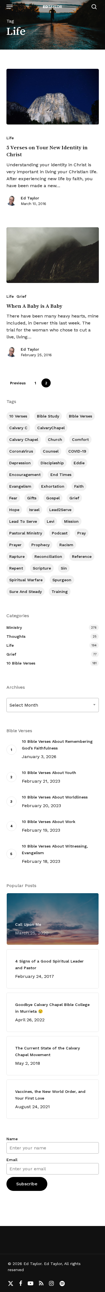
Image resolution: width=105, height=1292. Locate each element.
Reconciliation (48, 556)
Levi (50, 521)
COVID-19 (77, 451)
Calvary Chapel (23, 439)
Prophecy (40, 545)
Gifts (31, 498)
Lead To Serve (23, 521)
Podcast (59, 533)
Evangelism (20, 486)
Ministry (14, 627)
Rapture (17, 556)
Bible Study (48, 416)
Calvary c (18, 428)
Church (55, 439)
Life (10, 138)
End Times (60, 474)
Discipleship (52, 463)
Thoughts (15, 636)
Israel (34, 509)
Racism (66, 545)
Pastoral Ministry (25, 533)
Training (60, 591)
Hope (14, 509)
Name (12, 1139)
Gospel (53, 498)
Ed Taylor (30, 198)
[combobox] (52, 705)
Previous (18, 383)
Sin (64, 568)
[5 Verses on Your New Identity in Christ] (52, 96)
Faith (79, 486)
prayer (15, 545)
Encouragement (25, 474)
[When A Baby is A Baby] (52, 255)
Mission (71, 521)
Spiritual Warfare (26, 580)
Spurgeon (61, 580)
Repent (16, 568)
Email (11, 1159)
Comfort (80, 439)
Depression (20, 463)
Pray (81, 533)
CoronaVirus (21, 451)
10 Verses (18, 416)
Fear (13, 498)
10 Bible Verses (20, 663)
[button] (9, 6)
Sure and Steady (25, 591)
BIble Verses (80, 416)
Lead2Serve (60, 509)
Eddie (79, 463)
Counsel (51, 451)
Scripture (42, 568)
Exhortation (52, 486)
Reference (82, 556)
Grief (21, 296)
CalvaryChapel (51, 428)
